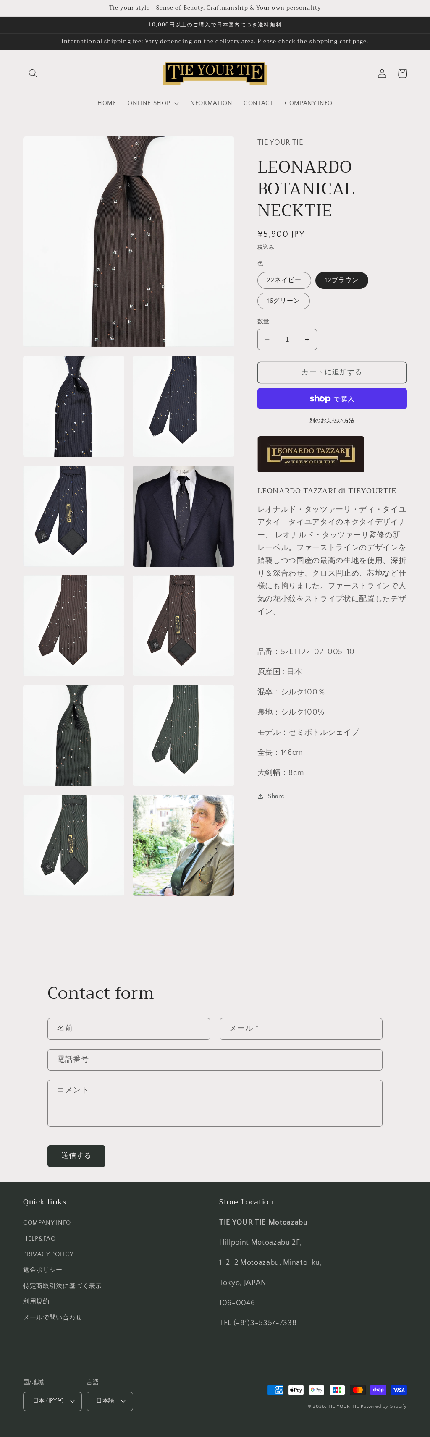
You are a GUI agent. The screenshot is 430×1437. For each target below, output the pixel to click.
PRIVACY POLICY (48, 1254)
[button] (33, 73)
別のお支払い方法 (332, 421)
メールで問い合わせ (52, 1317)
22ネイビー (284, 280)
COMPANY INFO (47, 1222)
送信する (76, 1156)
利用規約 (36, 1301)
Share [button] (276, 796)
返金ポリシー (43, 1270)
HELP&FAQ (39, 1238)
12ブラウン (342, 280)
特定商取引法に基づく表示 (62, 1286)
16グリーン (284, 300)
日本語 (105, 1401)
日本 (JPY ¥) (48, 1401)
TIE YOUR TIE (343, 1406)
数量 (263, 321)
